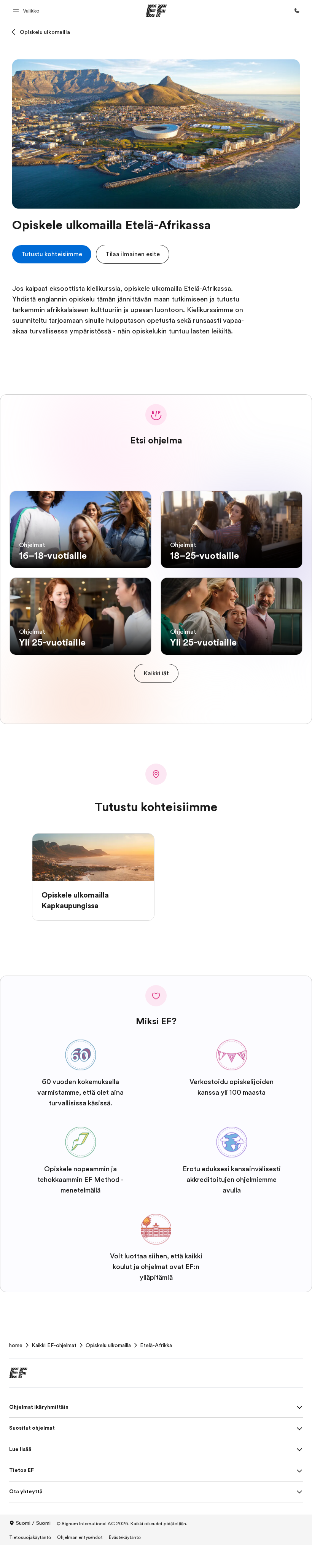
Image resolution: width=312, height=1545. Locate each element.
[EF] (156, 11)
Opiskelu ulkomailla (45, 32)
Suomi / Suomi (33, 1523)
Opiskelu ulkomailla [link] (108, 1345)
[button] (27, 10)
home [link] (15, 1345)
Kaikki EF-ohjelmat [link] (54, 1345)
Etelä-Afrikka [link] (156, 1345)
